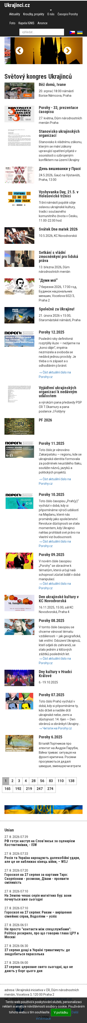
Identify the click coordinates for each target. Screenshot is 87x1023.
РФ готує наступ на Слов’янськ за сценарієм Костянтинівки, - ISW (39, 843)
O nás (50, 14)
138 (71, 781)
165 (7, 789)
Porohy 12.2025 (51, 332)
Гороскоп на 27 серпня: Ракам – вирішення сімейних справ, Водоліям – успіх (38, 914)
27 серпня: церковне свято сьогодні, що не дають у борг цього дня (38, 969)
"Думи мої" (48, 280)
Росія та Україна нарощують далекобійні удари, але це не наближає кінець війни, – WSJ (42, 860)
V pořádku (61, 1012)
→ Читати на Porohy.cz (55, 728)
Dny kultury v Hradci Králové (55, 673)
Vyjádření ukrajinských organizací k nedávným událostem (58, 391)
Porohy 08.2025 (51, 620)
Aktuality (14, 14)
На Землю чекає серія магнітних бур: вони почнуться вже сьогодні (37, 897)
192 (18, 789)
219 (29, 789)
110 (61, 781)
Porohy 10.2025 (51, 494)
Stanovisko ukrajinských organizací (59, 133)
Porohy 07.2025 (51, 694)
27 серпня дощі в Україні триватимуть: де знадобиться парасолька (37, 952)
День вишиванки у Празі (60, 168)
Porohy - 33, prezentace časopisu (58, 109)
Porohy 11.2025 (51, 443)
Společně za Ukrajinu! (57, 309)
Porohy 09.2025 (51, 554)
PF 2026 (45, 420)
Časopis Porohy (68, 14)
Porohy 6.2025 (50, 737)
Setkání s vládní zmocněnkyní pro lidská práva (58, 256)
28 (33, 781)
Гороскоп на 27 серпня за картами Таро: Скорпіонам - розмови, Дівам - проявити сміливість (36, 878)
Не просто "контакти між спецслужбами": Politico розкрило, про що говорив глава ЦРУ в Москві (41, 933)
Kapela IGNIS (26, 23)
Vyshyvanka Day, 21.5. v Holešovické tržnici (59, 194)
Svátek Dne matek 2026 (58, 229)
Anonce (42, 23)
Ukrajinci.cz (17, 5)
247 (40, 789)
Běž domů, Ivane (52, 84)
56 (42, 781)
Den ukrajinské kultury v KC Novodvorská (59, 598)
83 (51, 781)
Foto (12, 23)
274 (50, 789)
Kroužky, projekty (33, 14)
